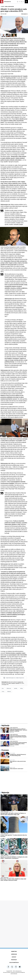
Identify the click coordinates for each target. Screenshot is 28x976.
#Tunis (3, 691)
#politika (15, 688)
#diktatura (9, 691)
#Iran (3, 688)
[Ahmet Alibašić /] (2, 35)
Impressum (14, 954)
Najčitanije (5, 725)
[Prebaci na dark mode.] (17, 1)
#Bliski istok (9, 688)
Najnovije (5, 792)
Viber (5, 684)
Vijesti (2, 6)
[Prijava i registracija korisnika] (21, 1)
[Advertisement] (14, 708)
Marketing (14, 951)
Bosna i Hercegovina (9, 6)
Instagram (17, 683)
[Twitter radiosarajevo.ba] (12, 966)
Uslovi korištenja (14, 962)
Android (19, 682)
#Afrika (21, 688)
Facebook (13, 683)
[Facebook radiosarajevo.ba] (8, 966)
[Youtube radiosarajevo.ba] (19, 966)
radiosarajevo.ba (18, 971)
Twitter (9, 683)
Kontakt (14, 957)
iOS (22, 682)
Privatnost (14, 959)
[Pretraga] (19, 1)
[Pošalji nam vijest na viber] (16, 966)
